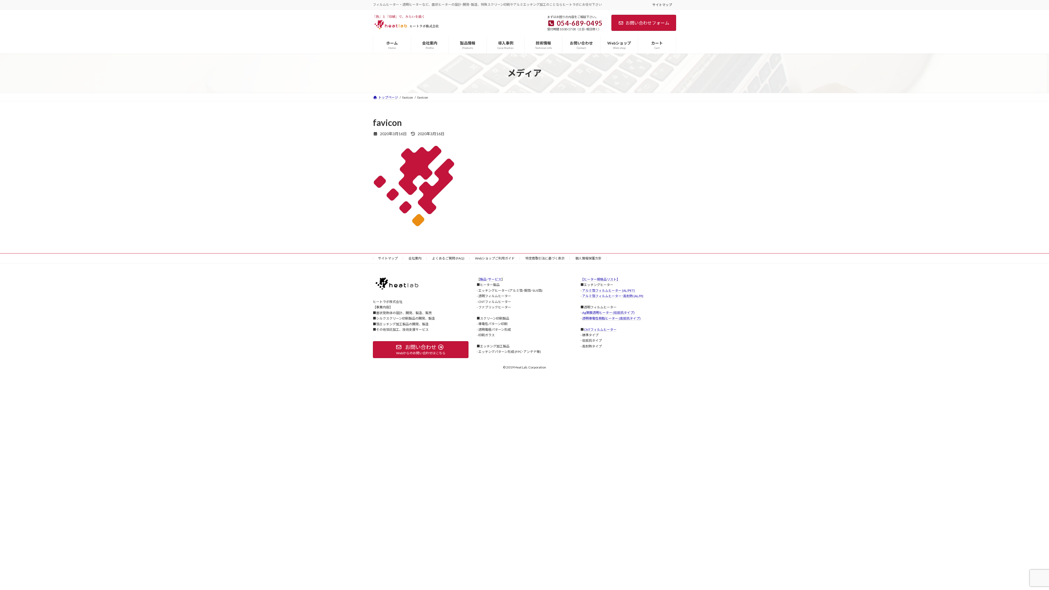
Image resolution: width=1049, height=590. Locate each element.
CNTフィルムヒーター (600, 329)
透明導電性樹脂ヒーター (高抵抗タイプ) (611, 318)
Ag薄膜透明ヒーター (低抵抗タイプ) (608, 313)
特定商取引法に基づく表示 (545, 258)
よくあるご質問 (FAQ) (448, 258)
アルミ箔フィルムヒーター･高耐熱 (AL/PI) (612, 296)
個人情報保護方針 (588, 258)
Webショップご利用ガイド (495, 258)
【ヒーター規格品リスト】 (600, 279)
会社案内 (415, 258)
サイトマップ (662, 5)
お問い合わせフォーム (647, 22)
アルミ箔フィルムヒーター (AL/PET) (608, 290)
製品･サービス (490, 279)
